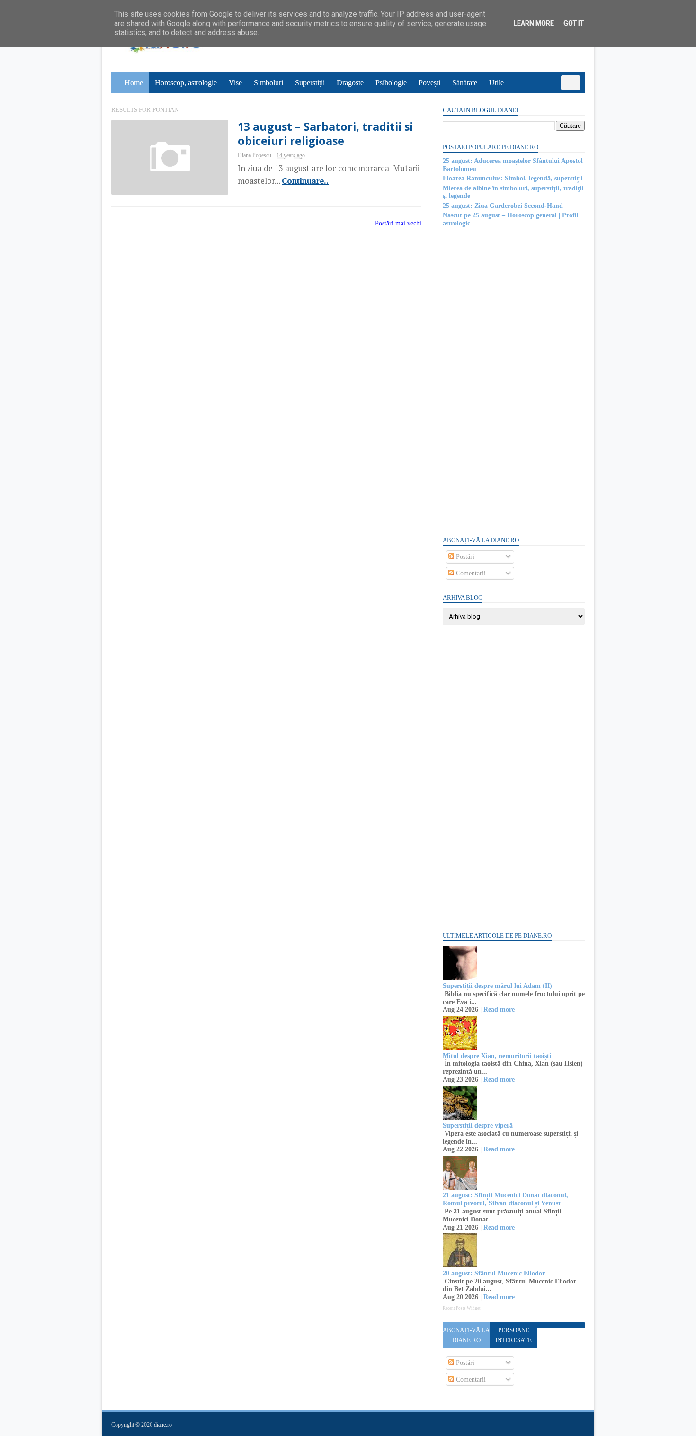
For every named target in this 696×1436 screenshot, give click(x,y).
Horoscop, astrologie (186, 83)
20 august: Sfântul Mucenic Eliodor (494, 1273)
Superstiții (310, 83)
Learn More (534, 23)
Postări (464, 556)
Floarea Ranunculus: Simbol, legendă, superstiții (513, 178)
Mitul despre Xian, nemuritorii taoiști (497, 1055)
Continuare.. (305, 181)
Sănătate (464, 83)
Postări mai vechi (398, 223)
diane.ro (163, 1424)
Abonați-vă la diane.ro (466, 1335)
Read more (499, 1009)
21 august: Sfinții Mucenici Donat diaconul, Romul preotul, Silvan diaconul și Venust (505, 1199)
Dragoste (350, 83)
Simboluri (268, 83)
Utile (496, 83)
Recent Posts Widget (462, 1308)
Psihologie (391, 83)
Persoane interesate (513, 1335)
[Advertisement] (514, 381)
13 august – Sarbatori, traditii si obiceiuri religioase (325, 133)
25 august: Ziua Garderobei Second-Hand (503, 205)
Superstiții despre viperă (478, 1125)
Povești (429, 83)
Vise (235, 83)
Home (134, 83)
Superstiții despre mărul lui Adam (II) (497, 985)
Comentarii (470, 573)
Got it (573, 23)
